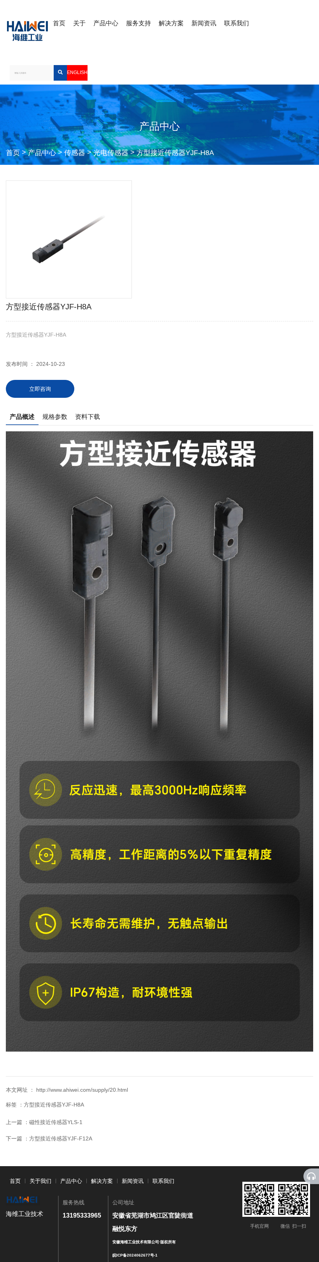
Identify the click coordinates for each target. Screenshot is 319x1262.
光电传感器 (110, 153)
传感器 (74, 153)
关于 (79, 23)
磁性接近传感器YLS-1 (55, 1122)
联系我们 (236, 23)
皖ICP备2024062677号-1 (135, 1255)
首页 (59, 23)
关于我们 (40, 1181)
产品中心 (105, 23)
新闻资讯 (203, 23)
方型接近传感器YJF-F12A (60, 1138)
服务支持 (138, 23)
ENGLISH (77, 72)
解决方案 (171, 23)
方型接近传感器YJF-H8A (175, 153)
